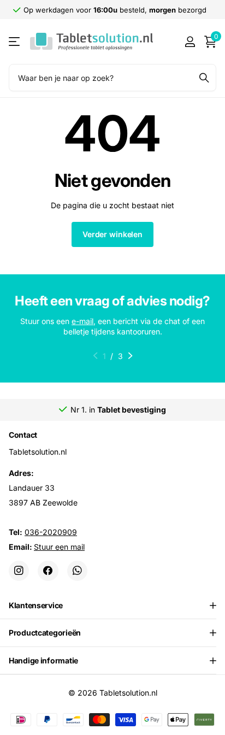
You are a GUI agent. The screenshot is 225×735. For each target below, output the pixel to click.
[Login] (190, 41)
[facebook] (48, 570)
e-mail (82, 321)
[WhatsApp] (77, 570)
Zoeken (204, 77)
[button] (130, 356)
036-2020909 (51, 531)
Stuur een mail (59, 546)
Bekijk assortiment (15, 41)
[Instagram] (19, 570)
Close (112, 605)
